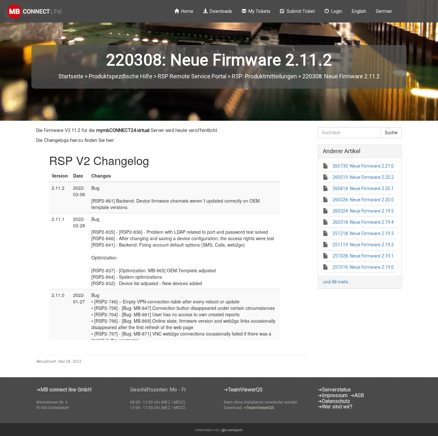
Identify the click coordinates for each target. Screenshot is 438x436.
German (384, 11)
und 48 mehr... (337, 281)
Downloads (221, 11)
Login (336, 11)
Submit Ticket (301, 11)
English (359, 11)
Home (187, 11)
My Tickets (259, 11)
